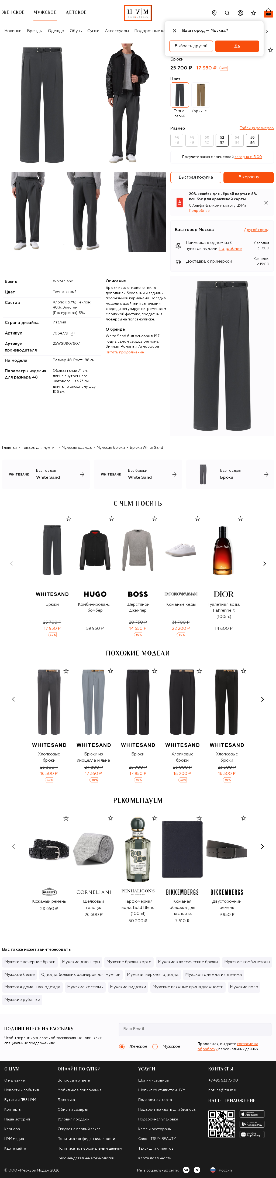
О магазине (14, 1080)
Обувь (76, 31)
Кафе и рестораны (154, 1129)
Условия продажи (73, 1119)
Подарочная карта (155, 1100)
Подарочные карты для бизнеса (166, 1110)
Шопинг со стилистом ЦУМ (161, 1090)
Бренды (35, 31)
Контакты (12, 1110)
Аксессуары (117, 31)
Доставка (66, 1100)
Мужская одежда (77, 448)
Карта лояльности (154, 1158)
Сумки (93, 31)
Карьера (12, 1129)
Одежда (56, 31)
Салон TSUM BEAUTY (157, 1139)
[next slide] (264, 563)
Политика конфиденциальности (86, 1139)
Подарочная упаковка (158, 1119)
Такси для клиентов (156, 1148)
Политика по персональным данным (90, 1148)
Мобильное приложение (80, 1090)
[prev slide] (11, 563)
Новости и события (21, 1090)
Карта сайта (15, 1148)
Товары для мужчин (39, 448)
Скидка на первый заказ (79, 1129)
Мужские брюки (111, 448)
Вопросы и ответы (74, 1080)
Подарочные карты (153, 31)
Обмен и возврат (73, 1110)
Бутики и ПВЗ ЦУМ (20, 1100)
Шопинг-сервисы (153, 1080)
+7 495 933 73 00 (223, 1080)
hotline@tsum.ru (222, 1090)
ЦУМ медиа (14, 1139)
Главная (9, 448)
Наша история (17, 1119)
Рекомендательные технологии (86, 1158)
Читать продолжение (125, 352)
